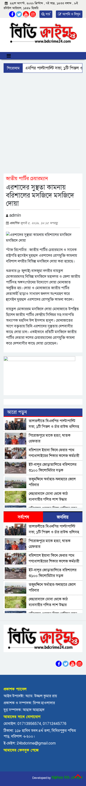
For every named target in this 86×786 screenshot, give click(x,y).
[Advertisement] (43, 123)
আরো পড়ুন (17, 412)
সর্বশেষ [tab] (23, 517)
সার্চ (47, 14)
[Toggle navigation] (9, 55)
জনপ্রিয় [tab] (63, 517)
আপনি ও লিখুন (70, 14)
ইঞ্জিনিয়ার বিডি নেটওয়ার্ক (67, 778)
